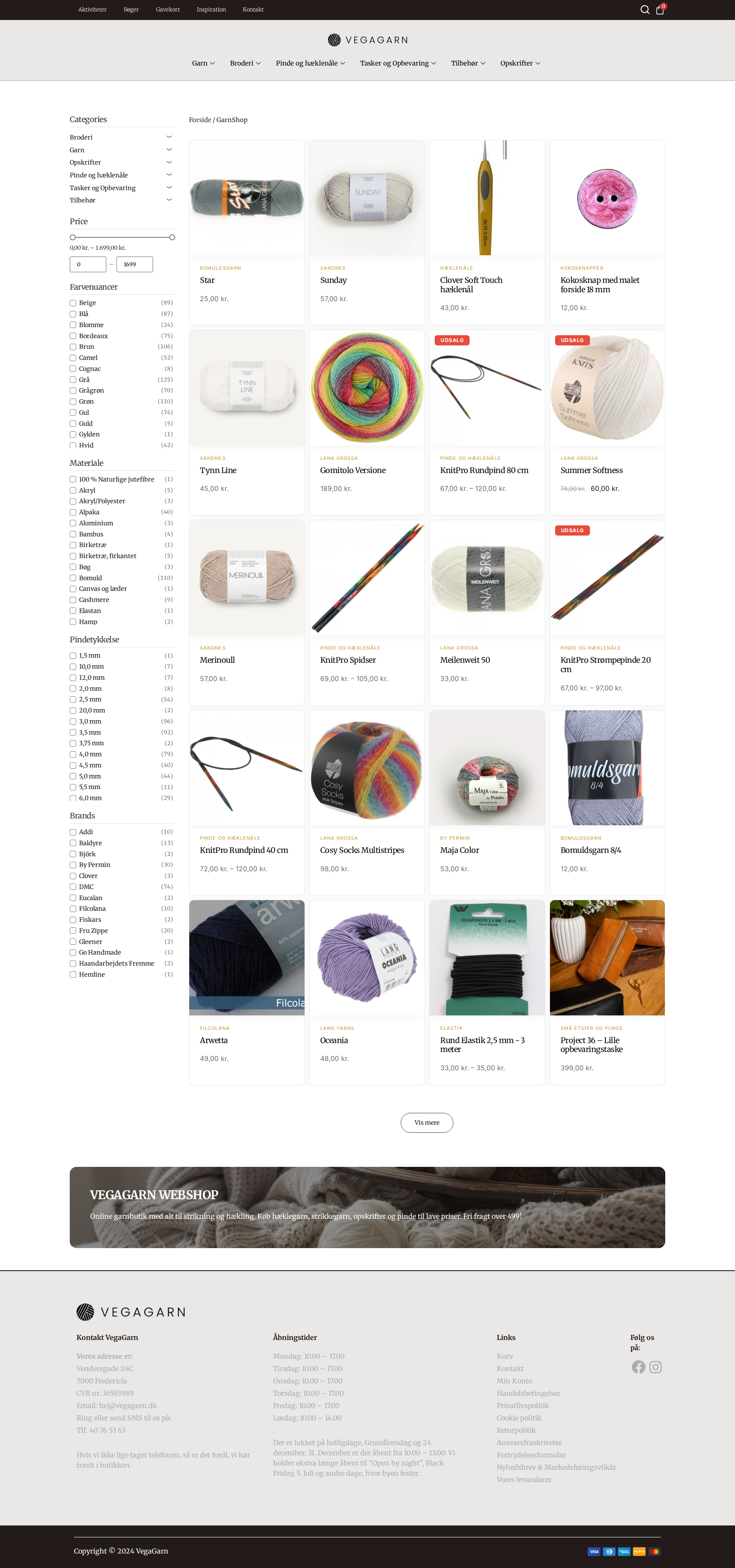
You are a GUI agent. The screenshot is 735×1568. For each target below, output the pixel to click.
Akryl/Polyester (102, 501)
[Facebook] (638, 1367)
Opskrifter (517, 63)
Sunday (333, 280)
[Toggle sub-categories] (169, 137)
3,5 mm (90, 732)
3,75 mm (91, 743)
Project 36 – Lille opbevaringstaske (592, 1045)
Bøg (85, 567)
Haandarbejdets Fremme (116, 963)
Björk (87, 854)
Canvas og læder (103, 589)
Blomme (91, 325)
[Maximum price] (135, 264)
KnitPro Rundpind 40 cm (244, 850)
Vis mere (427, 1122)
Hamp (88, 622)
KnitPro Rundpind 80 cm (484, 470)
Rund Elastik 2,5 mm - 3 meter (482, 1045)
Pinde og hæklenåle (307, 63)
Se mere (247, 198)
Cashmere (94, 600)
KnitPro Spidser (348, 660)
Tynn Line (218, 470)
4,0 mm (90, 754)
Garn (200, 63)
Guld (86, 424)
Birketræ (92, 545)
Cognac (90, 369)
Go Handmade (100, 952)
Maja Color (459, 850)
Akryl (87, 490)
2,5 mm (90, 699)
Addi (86, 832)
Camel (88, 358)
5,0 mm (90, 776)
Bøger (131, 9)
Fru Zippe (93, 931)
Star (207, 280)
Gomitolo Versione (353, 470)
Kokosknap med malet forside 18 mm (600, 284)
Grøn (86, 401)
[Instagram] (655, 1367)
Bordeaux (93, 336)
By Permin (95, 865)
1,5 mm (89, 655)
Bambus (91, 534)
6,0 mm (90, 798)
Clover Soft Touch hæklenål (471, 284)
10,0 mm (91, 666)
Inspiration (211, 9)
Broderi (242, 63)
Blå (83, 314)
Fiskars (90, 920)
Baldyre (90, 843)
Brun (86, 347)
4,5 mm (90, 765)
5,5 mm (89, 787)
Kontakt (253, 9)
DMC (86, 887)
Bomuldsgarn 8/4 (591, 850)
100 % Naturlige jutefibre (116, 479)
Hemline (92, 974)
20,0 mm (92, 710)
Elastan (90, 611)
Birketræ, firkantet (108, 556)
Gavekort (168, 9)
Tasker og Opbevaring (394, 63)
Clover (88, 876)
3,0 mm (90, 721)
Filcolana (92, 908)
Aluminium (96, 523)
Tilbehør (464, 63)
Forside (200, 120)
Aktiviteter (92, 9)
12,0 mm (92, 677)
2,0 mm (90, 689)
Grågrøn (91, 390)
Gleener (91, 942)
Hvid (86, 445)
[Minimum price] (88, 264)
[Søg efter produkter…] (645, 9)
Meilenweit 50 (465, 660)
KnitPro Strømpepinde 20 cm (606, 664)
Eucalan (91, 898)
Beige (87, 303)
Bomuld (90, 578)
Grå (84, 380)
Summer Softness (592, 470)
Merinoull (217, 660)
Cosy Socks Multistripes (362, 850)
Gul (84, 412)
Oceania (334, 1040)
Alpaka (89, 512)
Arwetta (214, 1040)
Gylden (89, 434)
